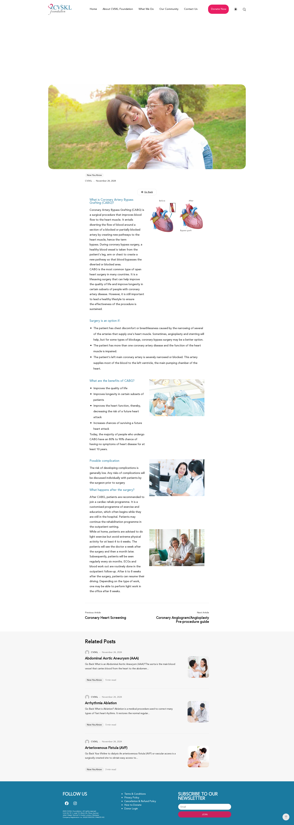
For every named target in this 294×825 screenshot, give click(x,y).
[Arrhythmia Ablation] (193, 712)
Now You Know (94, 175)
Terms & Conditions (135, 794)
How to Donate (132, 805)
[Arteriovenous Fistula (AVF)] (193, 756)
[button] (147, 192)
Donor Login (131, 808)
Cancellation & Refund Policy (140, 801)
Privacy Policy (131, 797)
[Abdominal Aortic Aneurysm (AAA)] (193, 667)
